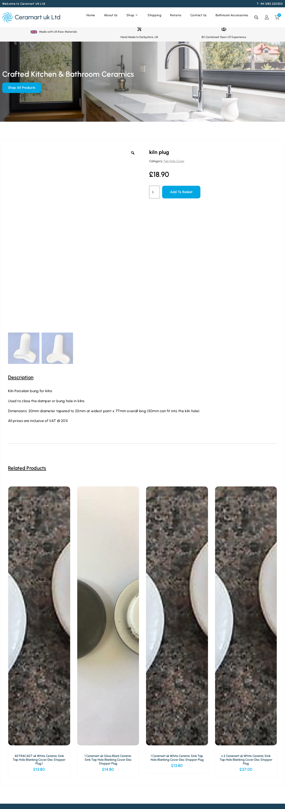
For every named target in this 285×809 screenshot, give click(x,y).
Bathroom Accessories (232, 15)
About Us (111, 15)
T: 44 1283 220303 (270, 3)
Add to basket (181, 192)
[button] (167, 24)
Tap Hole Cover (173, 161)
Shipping (154, 15)
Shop (130, 15)
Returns (175, 15)
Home (90, 15)
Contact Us (198, 15)
